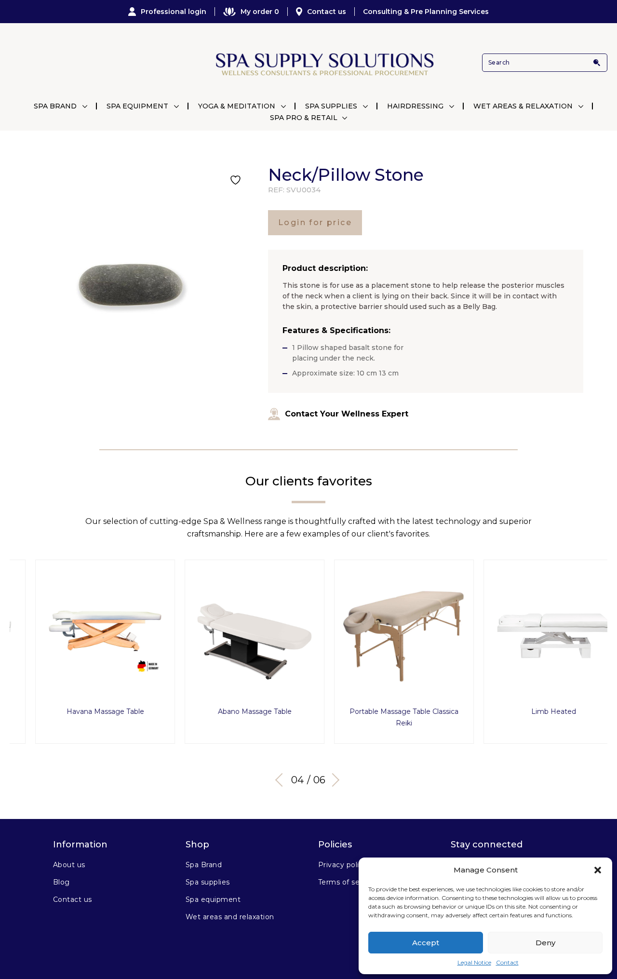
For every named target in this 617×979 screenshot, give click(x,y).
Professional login (173, 11)
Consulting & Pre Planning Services (426, 11)
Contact (507, 962)
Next (332, 780)
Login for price (315, 222)
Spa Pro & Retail (303, 117)
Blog (61, 882)
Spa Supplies (331, 106)
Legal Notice (474, 962)
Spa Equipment (137, 106)
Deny (545, 942)
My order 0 (260, 11)
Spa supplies (208, 882)
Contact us (326, 11)
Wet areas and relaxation (230, 916)
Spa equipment (213, 899)
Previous (282, 780)
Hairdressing (415, 106)
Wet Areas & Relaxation (523, 106)
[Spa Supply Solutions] (324, 62)
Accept (425, 942)
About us (69, 864)
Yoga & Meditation (236, 106)
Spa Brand (55, 106)
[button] (598, 870)
